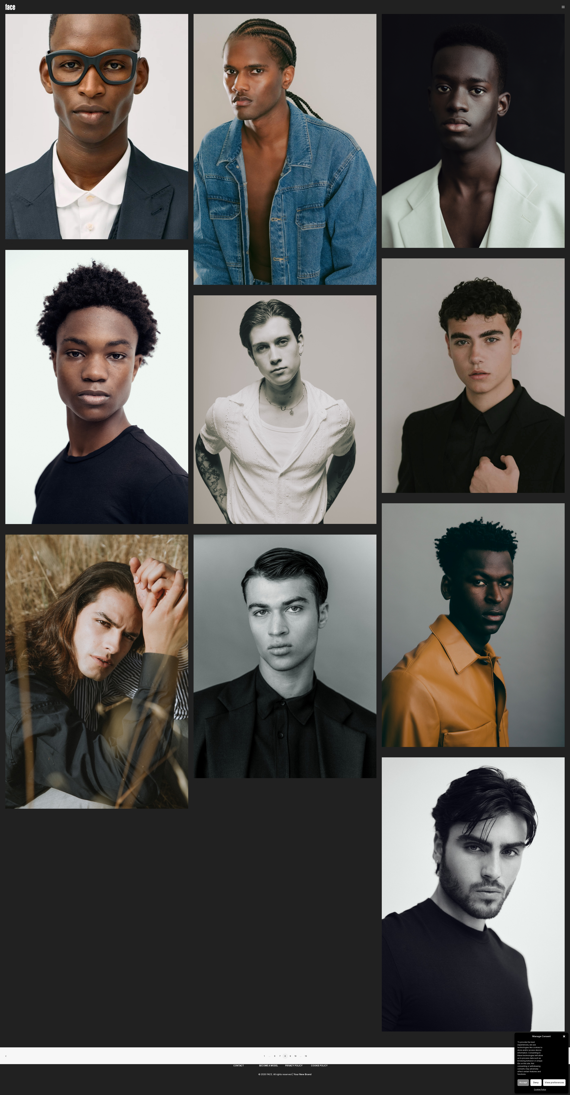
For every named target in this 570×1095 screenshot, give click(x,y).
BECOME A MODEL (268, 1065)
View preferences (554, 1082)
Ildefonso (387, 251)
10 (295, 1056)
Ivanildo (9, 243)
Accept (523, 1082)
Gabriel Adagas (390, 496)
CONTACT (238, 1065)
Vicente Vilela (201, 782)
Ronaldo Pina (200, 288)
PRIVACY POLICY (294, 1065)
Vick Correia (12, 812)
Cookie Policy (540, 1089)
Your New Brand (302, 1074)
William (385, 750)
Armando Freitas (202, 528)
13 (306, 1056)
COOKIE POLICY (319, 1065)
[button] (564, 1036)
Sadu (8, 528)
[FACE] (10, 7)
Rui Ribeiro (387, 1035)
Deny (536, 1082)
